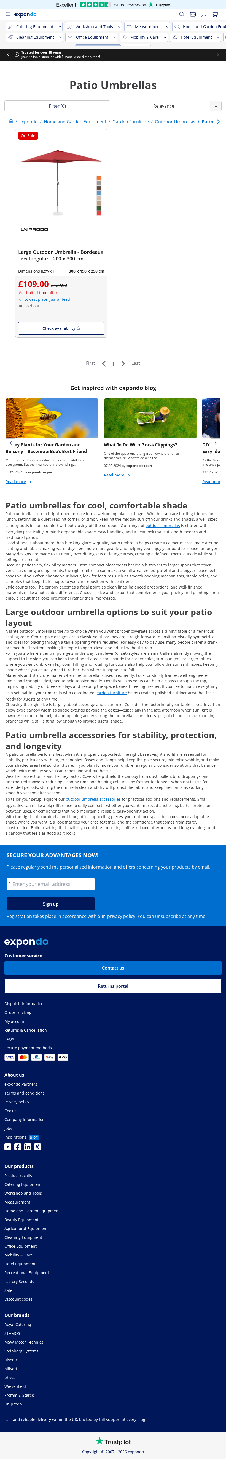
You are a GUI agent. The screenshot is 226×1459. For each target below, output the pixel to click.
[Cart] (214, 14)
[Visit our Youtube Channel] (7, 1148)
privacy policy (121, 916)
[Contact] (192, 14)
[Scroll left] (8, 54)
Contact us (113, 968)
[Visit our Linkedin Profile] (27, 1148)
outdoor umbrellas (163, 525)
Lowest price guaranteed (47, 299)
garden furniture (111, 692)
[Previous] (104, 364)
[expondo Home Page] (11, 122)
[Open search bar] (181, 14)
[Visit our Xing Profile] (37, 1148)
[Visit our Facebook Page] (17, 1148)
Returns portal (113, 986)
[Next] (123, 364)
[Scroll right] (218, 54)
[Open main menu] (8, 14)
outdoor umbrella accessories (93, 799)
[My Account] (203, 14)
